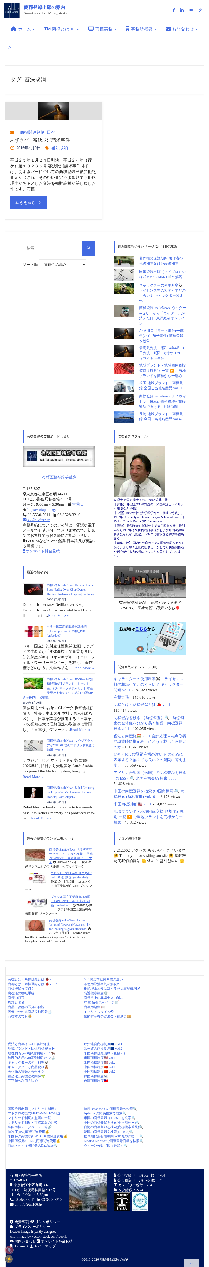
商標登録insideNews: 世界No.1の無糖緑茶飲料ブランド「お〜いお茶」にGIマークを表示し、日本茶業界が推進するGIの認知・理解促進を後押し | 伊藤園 (58, 688)
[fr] (191, 10)
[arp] (200, 10)
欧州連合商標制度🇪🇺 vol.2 (103, 1049)
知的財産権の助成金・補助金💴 (107, 1016)
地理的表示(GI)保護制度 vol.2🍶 (31, 1058)
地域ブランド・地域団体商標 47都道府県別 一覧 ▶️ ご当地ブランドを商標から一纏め (162, 370)
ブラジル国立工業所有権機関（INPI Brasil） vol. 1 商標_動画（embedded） (70, 901)
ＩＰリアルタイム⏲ (99, 1012)
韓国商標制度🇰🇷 (96, 1076)
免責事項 (21, 1222)
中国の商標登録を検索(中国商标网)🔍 (112, 1122)
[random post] (35, 854)
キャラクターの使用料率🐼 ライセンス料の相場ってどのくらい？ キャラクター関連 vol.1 (149, 684)
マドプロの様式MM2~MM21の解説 (34, 1113)
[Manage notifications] (9, 1250)
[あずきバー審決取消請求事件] (53, 111)
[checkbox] (9, 1259)
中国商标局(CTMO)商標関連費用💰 (34, 1141)
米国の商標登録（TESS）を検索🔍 (109, 1118)
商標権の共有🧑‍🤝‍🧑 (20, 1016)
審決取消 (59, 148)
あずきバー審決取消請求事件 (40, 140)
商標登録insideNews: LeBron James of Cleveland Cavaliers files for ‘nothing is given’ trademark (69, 925)
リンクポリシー (47, 1222)
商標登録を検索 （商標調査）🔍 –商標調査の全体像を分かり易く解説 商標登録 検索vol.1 (149, 723)
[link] (9, 48)
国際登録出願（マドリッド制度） (33, 1109)
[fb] (173, 10)
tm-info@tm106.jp (28, 1204)
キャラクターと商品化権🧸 (28, 1067)
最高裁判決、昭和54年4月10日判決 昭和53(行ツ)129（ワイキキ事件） (161, 353)
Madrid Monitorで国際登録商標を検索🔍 (113, 1141)
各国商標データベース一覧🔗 (30, 1127)
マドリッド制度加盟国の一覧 (29, 1118)
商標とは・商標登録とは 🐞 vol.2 (32, 984)
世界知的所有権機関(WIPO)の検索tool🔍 (113, 1136)
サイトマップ (44, 1246)
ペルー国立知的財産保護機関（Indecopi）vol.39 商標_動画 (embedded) (67, 631)
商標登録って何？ (21, 988)
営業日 (78, 504)
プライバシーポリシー (32, 1227)
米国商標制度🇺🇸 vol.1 (100, 1058)
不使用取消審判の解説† (101, 984)
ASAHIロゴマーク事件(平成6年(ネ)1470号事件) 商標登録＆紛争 (162, 336)
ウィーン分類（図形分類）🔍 (106, 1145)
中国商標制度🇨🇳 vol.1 (100, 1067)
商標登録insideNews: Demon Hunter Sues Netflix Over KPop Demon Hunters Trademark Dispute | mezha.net (71, 589)
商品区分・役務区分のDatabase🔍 (33, 1145)
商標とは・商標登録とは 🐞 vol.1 (142, 704)
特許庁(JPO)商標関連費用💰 (28, 1132)
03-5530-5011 (25, 1200)
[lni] (182, 10)
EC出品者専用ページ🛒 (101, 1002)
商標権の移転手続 (21, 993)
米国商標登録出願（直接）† (104, 1053)
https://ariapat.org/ (41, 510)
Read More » (58, 615)
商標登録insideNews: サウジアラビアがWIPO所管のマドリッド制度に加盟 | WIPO (71, 745)
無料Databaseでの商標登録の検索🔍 (110, 1109)
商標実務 (121, 697)
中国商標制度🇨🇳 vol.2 (100, 1072)
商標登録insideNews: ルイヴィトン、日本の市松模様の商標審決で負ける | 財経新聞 (162, 401)
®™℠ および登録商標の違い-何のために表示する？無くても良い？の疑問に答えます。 (150, 759)
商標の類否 (16, 998)
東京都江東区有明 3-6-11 (32, 1185)
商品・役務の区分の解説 (26, 1007)
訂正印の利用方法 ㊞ (23, 1081)
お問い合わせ (38, 520)
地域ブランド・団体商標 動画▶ (31, 1049)
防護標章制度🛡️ (96, 993)
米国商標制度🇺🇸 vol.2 (100, 1062)
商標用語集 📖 (94, 1007)
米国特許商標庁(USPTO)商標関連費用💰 (37, 1136)
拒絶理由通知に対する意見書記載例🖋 (112, 988)
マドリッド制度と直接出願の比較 (33, 1122)
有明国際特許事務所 (59, 477)
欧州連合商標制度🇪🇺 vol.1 (103, 1044)
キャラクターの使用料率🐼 (28, 1062)
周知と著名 (16, 1002)
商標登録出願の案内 (44, 7)
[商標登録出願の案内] (12, 10)
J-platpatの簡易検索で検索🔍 (105, 1113)
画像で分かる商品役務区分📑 (30, 1012)
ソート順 (31, 264)
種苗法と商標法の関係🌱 (26, 1076)
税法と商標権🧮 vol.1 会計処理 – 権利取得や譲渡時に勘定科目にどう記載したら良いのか (150, 741)
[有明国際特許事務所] (59, 456)
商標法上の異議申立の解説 (104, 998)
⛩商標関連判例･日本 (35, 132)
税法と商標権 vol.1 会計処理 (29, 1044)
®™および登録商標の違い (103, 979)
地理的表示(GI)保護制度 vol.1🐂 (31, 1053)
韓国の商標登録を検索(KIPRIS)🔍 (108, 1132)
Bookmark (20, 1246)
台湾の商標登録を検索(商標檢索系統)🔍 (113, 1127)
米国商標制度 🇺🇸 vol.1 (133, 804)
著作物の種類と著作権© (26, 1072)
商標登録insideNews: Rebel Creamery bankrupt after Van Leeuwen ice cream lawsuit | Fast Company (70, 792)
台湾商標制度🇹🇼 (96, 1081)
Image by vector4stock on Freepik (42, 1236)
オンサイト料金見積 (42, 551)
